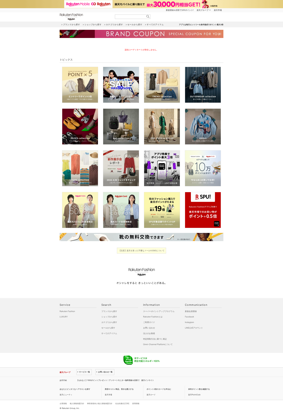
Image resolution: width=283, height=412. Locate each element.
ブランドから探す (109, 311)
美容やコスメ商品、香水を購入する (119, 389)
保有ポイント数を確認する (199, 389)
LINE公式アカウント (194, 328)
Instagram (189, 322)
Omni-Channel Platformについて (158, 344)
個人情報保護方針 (77, 403)
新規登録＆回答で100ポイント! (179, 10)
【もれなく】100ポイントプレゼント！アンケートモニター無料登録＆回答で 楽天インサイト (115, 380)
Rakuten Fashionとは (152, 316)
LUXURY (64, 316)
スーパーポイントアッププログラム (159, 311)
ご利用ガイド (149, 322)
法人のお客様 (149, 333)
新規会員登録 (191, 311)
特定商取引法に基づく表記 (155, 339)
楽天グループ (202, 10)
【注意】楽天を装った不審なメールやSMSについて (141, 250)
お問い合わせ (149, 328)
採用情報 (135, 403)
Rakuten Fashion (85, 16)
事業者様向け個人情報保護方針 (99, 403)
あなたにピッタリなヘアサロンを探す (75, 389)
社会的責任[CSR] (122, 403)
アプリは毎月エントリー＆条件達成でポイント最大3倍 (201, 24)
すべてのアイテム (109, 333)
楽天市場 (218, 10)
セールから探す (108, 328)
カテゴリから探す (109, 322)
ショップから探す (109, 316)
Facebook (189, 316)
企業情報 (63, 403)
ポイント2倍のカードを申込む (159, 389)
